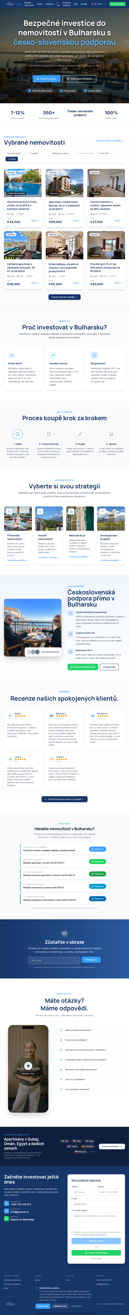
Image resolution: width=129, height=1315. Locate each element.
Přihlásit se (91, 960)
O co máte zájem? (79, 1210)
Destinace (49, 4)
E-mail (74, 1198)
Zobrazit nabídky (48, 78)
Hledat (13, 159)
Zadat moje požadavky (81, 78)
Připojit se (99, 849)
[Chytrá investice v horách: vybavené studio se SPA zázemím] (106, 198)
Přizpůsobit (76, 1306)
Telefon (100, 1187)
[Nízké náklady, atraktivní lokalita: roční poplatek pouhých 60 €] (64, 260)
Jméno (75, 1187)
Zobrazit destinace (110, 1146)
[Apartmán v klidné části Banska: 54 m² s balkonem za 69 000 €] (64, 198)
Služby (39, 4)
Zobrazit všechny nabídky (108, 140)
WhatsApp (119, 4)
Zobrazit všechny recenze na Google (64, 799)
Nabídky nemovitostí (29, 4)
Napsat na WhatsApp (84, 667)
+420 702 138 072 (21, 1204)
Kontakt (84, 4)
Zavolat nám (109, 667)
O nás (58, 4)
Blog (76, 4)
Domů (19, 4)
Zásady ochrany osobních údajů (94, 1234)
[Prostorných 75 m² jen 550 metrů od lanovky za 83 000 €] (106, 260)
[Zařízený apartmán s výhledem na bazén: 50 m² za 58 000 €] (23, 260)
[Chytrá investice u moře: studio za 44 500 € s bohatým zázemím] (23, 198)
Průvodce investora (67, 4)
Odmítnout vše (59, 1306)
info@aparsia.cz (20, 1212)
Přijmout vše (42, 1306)
